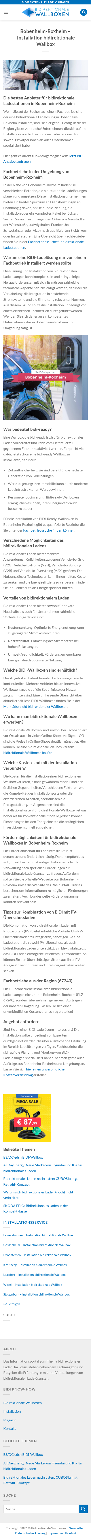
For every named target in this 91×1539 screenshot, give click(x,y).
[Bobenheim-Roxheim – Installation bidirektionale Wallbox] (45, 75)
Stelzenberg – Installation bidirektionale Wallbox (36, 1294)
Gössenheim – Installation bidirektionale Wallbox (36, 1245)
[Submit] (83, 1509)
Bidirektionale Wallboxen (22, 1403)
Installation (12, 1411)
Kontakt (9, 1428)
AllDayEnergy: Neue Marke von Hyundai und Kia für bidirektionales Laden (42, 1466)
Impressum (55, 1533)
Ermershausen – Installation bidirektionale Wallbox (38, 1235)
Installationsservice (25, 1222)
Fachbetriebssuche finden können (48, 530)
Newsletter (76, 1528)
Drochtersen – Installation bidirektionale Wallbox (37, 1255)
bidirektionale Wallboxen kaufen (28, 752)
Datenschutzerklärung (30, 1533)
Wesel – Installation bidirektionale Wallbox (32, 1284)
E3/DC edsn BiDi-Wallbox (23, 1157)
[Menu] (6, 12)
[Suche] (83, 12)
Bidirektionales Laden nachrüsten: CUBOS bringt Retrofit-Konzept (40, 1480)
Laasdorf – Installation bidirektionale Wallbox (34, 1274)
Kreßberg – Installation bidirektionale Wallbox (35, 1265)
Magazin (9, 1420)
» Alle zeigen (11, 1304)
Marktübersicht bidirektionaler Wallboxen (35, 706)
